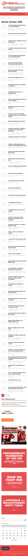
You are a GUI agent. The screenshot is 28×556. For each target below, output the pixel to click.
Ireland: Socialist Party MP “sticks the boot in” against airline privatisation (16, 278)
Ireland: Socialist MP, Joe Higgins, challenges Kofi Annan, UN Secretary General (17, 115)
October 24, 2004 (12, 79)
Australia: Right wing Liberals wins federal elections (16, 292)
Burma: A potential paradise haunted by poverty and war (15, 63)
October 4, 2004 (12, 361)
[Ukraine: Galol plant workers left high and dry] (4, 153)
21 (14, 535)
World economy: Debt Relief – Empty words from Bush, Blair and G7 (17, 388)
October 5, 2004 (12, 352)
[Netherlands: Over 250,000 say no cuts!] (4, 367)
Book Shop (14, 7)
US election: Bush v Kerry (14, 380)
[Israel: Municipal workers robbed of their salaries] (4, 314)
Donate (21, 7)
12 (6, 533)
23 (21, 535)
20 (10, 535)
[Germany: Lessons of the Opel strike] (4, 35)
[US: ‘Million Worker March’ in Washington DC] (4, 93)
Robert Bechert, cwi (21, 167)
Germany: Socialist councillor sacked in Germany (17, 299)
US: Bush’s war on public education (17, 195)
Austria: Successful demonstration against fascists (16, 247)
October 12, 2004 (12, 255)
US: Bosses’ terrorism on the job (16, 180)
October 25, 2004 (12, 65)
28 (14, 538)
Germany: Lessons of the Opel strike (17, 33)
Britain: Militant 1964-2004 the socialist (15, 284)
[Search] (25, 520)
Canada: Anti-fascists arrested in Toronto (16, 343)
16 (21, 533)
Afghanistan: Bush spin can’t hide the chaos (16, 107)
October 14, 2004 (12, 227)
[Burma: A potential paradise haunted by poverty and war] (4, 64)
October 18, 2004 (12, 175)
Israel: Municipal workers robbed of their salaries (17, 313)
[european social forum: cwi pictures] (4, 138)
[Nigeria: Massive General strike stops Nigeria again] (4, 262)
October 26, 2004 (12, 58)
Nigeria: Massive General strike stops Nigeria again (17, 261)
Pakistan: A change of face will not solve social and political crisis (16, 350)
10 (24, 530)
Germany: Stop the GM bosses (15, 173)
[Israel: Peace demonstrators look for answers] (4, 49)
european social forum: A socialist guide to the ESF (16, 225)
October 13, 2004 (12, 240)
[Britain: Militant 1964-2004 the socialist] (4, 285)
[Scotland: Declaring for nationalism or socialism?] (4, 86)
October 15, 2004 (12, 212)
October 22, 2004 (12, 94)
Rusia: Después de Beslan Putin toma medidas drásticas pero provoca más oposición (17, 358)
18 (3, 535)
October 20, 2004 (12, 118)
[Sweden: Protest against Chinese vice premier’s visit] (4, 307)
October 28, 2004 (12, 28)
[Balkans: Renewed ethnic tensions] (4, 123)
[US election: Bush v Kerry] (4, 381)
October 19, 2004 (12, 167)
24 (24, 535)
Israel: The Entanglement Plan (15, 77)
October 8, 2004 (12, 323)
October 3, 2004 (12, 375)
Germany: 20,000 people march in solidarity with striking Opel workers (17, 144)
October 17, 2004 (12, 189)
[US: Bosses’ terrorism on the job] (4, 182)
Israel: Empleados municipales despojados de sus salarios (15, 269)
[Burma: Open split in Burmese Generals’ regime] (4, 71)
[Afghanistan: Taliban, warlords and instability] (4, 336)
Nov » (15, 540)
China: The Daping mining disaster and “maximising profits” (16, 56)
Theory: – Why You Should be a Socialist (16, 232)
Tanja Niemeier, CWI (21, 35)
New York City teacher (21, 196)
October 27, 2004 (12, 51)
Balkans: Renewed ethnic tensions (16, 121)
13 (10, 533)
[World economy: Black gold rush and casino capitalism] (4, 101)
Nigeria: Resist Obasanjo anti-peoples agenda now (15, 321)
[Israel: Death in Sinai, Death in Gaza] (4, 240)
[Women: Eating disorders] (4, 189)
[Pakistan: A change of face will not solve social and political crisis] (4, 351)
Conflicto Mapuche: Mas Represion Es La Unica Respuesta (16, 25)
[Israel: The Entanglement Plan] (4, 79)
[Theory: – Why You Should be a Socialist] (4, 233)
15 (17, 533)
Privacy (14, 10)
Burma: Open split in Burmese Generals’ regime (15, 70)
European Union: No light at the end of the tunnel (17, 41)
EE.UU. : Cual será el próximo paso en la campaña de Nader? (16, 373)
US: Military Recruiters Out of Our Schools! (16, 210)
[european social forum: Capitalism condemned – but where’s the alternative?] (4, 130)
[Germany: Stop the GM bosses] (4, 175)
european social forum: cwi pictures (17, 136)
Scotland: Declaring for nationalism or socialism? (17, 85)
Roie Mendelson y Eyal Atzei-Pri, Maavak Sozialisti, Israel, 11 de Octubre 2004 (17, 272)
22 (17, 535)
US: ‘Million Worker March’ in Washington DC (15, 92)
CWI (18, 94)
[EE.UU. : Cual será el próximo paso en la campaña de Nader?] (4, 374)
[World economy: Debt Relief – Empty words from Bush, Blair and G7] (4, 389)
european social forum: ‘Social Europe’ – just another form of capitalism (15, 218)
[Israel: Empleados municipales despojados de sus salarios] (4, 270)
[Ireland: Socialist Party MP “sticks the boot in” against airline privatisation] (4, 278)
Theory (6, 7)
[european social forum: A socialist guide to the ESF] (4, 226)
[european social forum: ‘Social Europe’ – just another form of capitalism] (4, 219)
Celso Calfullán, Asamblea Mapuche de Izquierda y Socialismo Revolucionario (16, 29)
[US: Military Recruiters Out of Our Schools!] (4, 211)
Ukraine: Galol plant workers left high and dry (16, 152)
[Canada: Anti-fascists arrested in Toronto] (4, 344)
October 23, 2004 (12, 87)
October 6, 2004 (12, 345)
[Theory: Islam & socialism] (4, 255)
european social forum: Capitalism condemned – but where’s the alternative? (16, 130)
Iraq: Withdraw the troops (14, 202)
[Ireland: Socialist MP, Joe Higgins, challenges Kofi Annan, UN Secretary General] (4, 115)
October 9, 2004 (12, 316)
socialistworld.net (20, 118)
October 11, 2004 (12, 271)
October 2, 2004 (12, 390)
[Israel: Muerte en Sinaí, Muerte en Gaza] (4, 160)
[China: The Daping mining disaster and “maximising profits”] (4, 57)
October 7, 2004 (12, 338)
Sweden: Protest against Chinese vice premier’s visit (16, 306)
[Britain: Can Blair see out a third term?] (4, 329)
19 (6, 535)
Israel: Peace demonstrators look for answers (17, 48)
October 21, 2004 (12, 109)
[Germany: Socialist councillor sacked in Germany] (4, 300)
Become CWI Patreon (7, 420)
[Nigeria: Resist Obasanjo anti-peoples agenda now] (4, 322)
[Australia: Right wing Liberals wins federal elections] (4, 293)
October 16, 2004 (12, 196)
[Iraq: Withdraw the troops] (4, 204)
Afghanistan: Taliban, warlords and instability (16, 335)
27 (10, 538)
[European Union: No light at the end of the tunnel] (4, 42)
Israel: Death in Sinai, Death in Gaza (17, 239)
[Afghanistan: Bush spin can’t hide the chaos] (4, 108)
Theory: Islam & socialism (14, 253)
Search (3, 518)
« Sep (12, 540)
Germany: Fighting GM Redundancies (17, 166)
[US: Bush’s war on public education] (4, 197)
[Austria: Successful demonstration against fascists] (4, 248)
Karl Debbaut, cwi (20, 221)
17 (24, 533)
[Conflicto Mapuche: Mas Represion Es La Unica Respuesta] (4, 27)
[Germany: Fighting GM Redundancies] (4, 167)
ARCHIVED (5, 548)
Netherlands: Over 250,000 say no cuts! (16, 366)
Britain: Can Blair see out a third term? (16, 328)
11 (3, 533)
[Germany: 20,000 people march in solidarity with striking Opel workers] (4, 146)
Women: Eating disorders (14, 188)
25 (3, 538)
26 (6, 538)
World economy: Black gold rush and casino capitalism (17, 100)
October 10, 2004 (12, 301)
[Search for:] (14, 17)
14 (14, 533)
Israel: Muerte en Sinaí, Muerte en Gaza (16, 159)
